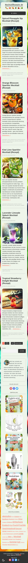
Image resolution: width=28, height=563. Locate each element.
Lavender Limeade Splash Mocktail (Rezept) (11, 215)
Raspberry (18, 539)
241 (13, 343)
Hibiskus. (17, 531)
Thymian (4, 544)
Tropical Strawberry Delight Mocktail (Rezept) (11, 280)
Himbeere (21, 531)
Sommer (8, 75)
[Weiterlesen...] (6, 68)
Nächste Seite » (19, 343)
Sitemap (8, 555)
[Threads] (19, 559)
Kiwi (15, 205)
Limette (18, 205)
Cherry (16, 519)
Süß (12, 75)
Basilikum (5, 519)
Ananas (15, 72)
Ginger (4, 531)
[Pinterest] (11, 388)
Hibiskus (13, 531)
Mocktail (4, 75)
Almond (12, 516)
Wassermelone (12, 544)
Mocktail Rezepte (14, 6)
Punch (14, 539)
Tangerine (22, 542)
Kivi (3, 533)
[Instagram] (14, 388)
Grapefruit (9, 531)
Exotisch (4, 74)
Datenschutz (16, 553)
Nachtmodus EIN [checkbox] (3, 560)
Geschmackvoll (19, 74)
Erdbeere (15, 333)
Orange (4, 142)
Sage (8, 542)
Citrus (8, 139)
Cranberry (4, 522)
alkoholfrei (10, 72)
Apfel (20, 516)
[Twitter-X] (17, 388)
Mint (9, 537)
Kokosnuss (9, 533)
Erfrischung (20, 72)
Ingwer (25, 531)
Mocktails (21, 141)
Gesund (18, 528)
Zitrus (17, 544)
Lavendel (20, 269)
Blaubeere (11, 519)
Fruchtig (13, 74)
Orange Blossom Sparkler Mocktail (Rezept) (10, 85)
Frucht (8, 74)
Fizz (11, 525)
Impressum (22, 553)
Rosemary (4, 542)
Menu (15, 13)
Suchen (4, 348)
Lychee (3, 536)
